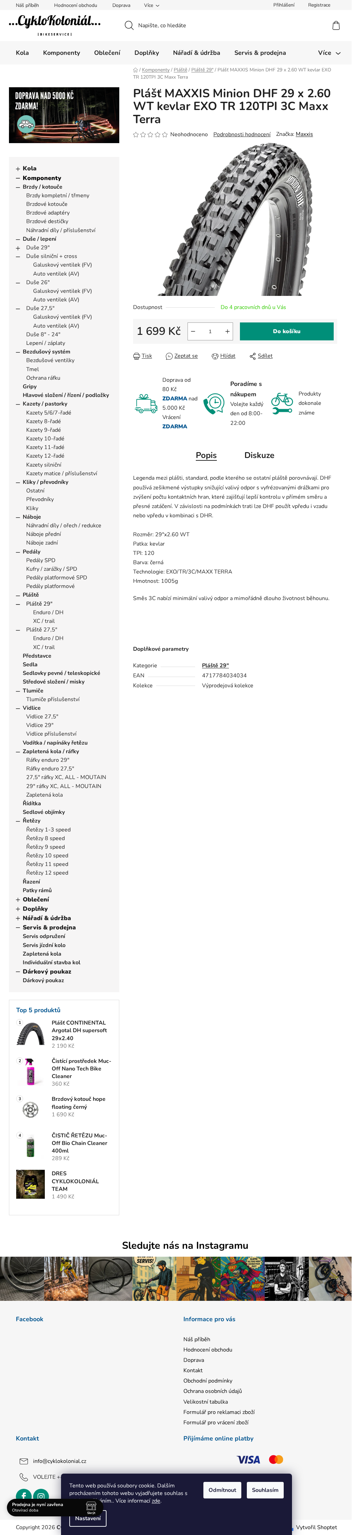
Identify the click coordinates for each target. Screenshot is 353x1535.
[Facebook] (24, 1497)
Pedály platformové (50, 586)
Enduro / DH (48, 612)
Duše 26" (38, 282)
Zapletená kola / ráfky (51, 751)
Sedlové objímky (44, 812)
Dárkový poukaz (47, 971)
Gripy (30, 386)
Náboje (32, 517)
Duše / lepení (39, 239)
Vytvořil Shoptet (316, 1527)
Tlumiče (33, 691)
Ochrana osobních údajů (212, 1391)
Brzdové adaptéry (48, 213)
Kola (30, 168)
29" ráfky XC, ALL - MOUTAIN (63, 786)
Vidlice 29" (39, 725)
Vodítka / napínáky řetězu (55, 743)
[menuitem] (22, 52)
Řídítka (32, 803)
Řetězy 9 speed (45, 847)
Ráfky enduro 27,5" (50, 769)
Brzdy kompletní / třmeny (57, 195)
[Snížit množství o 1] (193, 331)
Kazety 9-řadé (43, 430)
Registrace (319, 5)
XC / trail (44, 621)
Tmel (32, 369)
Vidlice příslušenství (51, 734)
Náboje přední (43, 534)
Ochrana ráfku (43, 378)
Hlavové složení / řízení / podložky (66, 395)
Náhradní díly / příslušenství (60, 230)
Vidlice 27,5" (42, 716)
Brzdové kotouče (47, 204)
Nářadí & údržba (47, 918)
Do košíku (287, 331)
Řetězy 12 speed (47, 873)
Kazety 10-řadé (45, 438)
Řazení (31, 882)
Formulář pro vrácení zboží (216, 1422)
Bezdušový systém (46, 352)
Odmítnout (222, 1490)
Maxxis (304, 134)
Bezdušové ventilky (50, 360)
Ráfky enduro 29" (47, 760)
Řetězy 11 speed (47, 864)
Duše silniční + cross (51, 256)
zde (156, 1501)
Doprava (121, 5)
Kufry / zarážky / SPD (51, 569)
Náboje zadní (42, 543)
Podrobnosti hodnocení (242, 134)
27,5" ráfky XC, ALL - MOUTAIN (66, 777)
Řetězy (31, 821)
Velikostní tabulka (205, 1402)
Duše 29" (38, 247)
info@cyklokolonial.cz (59, 1461)
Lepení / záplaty (45, 343)
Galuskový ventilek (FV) (62, 265)
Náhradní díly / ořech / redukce (63, 525)
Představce (37, 656)
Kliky (32, 508)
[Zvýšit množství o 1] (227, 331)
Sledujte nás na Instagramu (185, 1245)
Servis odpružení (44, 936)
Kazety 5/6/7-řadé (48, 413)
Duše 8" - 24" (43, 334)
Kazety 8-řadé (43, 421)
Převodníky (40, 499)
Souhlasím (265, 1490)
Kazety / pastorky (45, 404)
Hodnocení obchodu (75, 5)
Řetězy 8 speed (45, 838)
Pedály (31, 552)
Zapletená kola (44, 795)
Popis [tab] (206, 455)
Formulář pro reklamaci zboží (219, 1412)
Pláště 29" (39, 604)
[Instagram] (41, 1497)
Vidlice (32, 708)
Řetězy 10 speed (47, 855)
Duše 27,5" (40, 308)
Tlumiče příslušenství (53, 699)
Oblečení (36, 899)
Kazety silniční (43, 465)
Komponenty (42, 178)
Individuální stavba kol (51, 962)
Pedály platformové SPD (56, 577)
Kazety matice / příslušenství (61, 473)
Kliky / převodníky (45, 482)
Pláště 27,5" (41, 630)
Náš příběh (27, 5)
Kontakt (193, 1370)
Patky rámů (37, 890)
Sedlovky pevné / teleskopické (61, 673)
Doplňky (35, 909)
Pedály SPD (41, 560)
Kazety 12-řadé (45, 456)
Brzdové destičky (47, 221)
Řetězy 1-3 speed (48, 830)
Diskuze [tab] (259, 455)
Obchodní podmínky (207, 1381)
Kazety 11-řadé (45, 447)
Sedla (30, 664)
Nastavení (88, 1518)
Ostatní (35, 491)
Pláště (31, 595)
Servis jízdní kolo (44, 945)
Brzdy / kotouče (42, 187)
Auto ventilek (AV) (56, 274)
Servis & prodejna (49, 927)
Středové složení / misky (53, 682)
